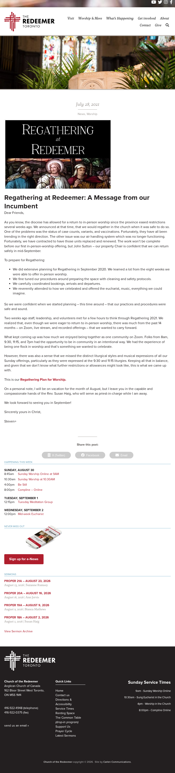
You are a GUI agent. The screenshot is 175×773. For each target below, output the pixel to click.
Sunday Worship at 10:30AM (36, 479)
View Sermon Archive (18, 631)
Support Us (62, 726)
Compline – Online (30, 490)
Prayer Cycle (63, 731)
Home (59, 690)
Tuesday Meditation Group (35, 502)
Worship (92, 114)
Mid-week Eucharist (31, 514)
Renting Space (65, 713)
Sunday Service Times (149, 682)
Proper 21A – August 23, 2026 (27, 581)
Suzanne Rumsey (37, 585)
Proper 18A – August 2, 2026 (26, 617)
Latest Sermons (65, 735)
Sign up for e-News (23, 559)
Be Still (22, 484)
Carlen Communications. (117, 761)
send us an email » (16, 725)
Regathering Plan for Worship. (43, 380)
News (81, 114)
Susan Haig (32, 621)
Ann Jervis (32, 597)
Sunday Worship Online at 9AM (38, 474)
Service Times (64, 708)
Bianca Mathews (35, 609)
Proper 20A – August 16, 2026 (27, 593)
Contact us (62, 695)
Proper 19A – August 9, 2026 (26, 605)
